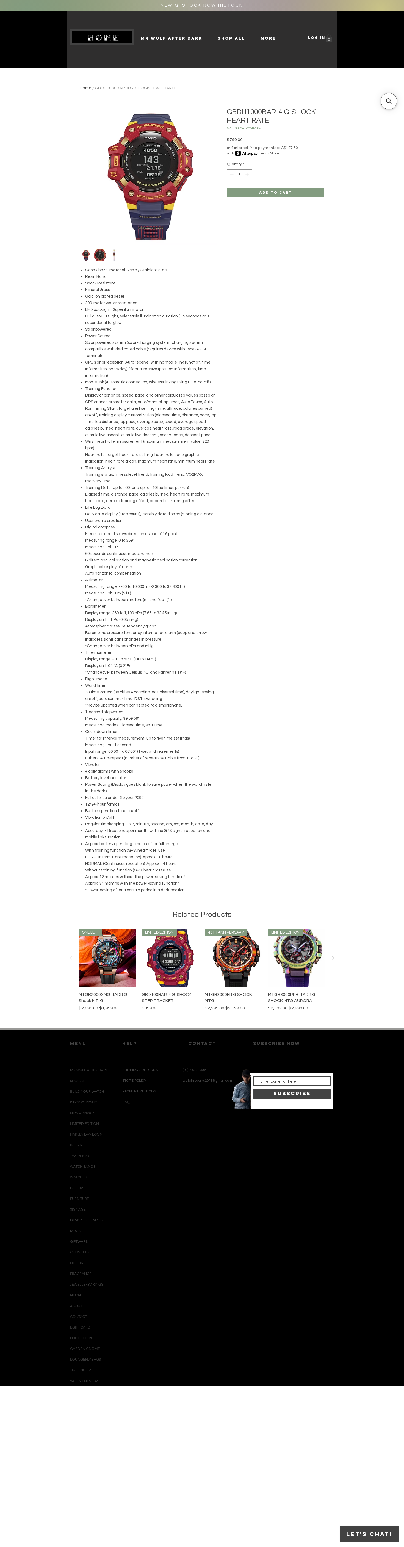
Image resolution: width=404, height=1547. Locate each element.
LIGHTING (78, 1263)
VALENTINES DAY (84, 1381)
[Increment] (247, 174)
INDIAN (76, 1145)
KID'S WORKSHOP (84, 1102)
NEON (75, 1295)
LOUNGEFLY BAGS (85, 1359)
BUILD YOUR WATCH (87, 1091)
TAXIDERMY (80, 1156)
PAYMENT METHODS (139, 1091)
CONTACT (78, 1316)
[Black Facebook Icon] (200, 1121)
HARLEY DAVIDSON (86, 1134)
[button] (329, 38)
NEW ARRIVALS (82, 1113)
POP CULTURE (81, 1338)
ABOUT (76, 1306)
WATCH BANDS (82, 1166)
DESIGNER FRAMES (86, 1220)
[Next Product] (333, 958)
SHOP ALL (78, 1081)
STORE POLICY (134, 1081)
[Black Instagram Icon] (190, 1121)
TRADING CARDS (84, 1370)
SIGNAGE (78, 1209)
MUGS (75, 1231)
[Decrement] (231, 174)
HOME (104, 38)
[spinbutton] (239, 174)
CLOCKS (77, 1188)
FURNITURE (79, 1199)
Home (86, 88)
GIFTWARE (79, 1241)
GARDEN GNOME (85, 1349)
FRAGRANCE (81, 1274)
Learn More (269, 153)
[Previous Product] (70, 958)
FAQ (125, 1102)
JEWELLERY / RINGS (86, 1284)
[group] (202, 976)
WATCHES (78, 1177)
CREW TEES (79, 1252)
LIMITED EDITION (84, 1124)
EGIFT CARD (80, 1327)
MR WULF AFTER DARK (89, 1070)
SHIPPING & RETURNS (140, 1070)
